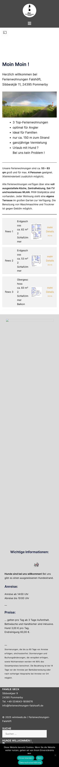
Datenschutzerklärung (30, 762)
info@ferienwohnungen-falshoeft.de (22, 705)
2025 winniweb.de (15, 717)
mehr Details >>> (50, 231)
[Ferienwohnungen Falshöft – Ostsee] (29, 10)
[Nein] (55, 755)
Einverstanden (26, 758)
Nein (39, 758)
